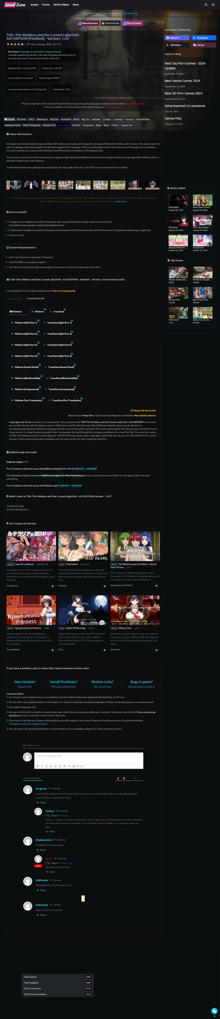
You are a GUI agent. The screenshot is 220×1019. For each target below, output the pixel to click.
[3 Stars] (15, 44)
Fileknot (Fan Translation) (28, 400)
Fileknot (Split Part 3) (25, 344)
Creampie (118, 119)
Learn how (120, 201)
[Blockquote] (64, 766)
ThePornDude (112, 23)
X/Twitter (175, 44)
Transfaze (58, 311)
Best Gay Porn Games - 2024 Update (185, 65)
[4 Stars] (18, 44)
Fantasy (129, 119)
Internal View (142, 119)
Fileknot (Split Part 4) (25, 355)
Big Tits (86, 119)
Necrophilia (64, 125)
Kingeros (64, 815)
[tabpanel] (83, 355)
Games (34, 4)
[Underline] (46, 766)
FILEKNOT (79, 468)
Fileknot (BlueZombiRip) (27, 378)
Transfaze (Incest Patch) (61, 366)
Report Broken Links (145, 410)
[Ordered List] (55, 766)
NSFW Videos (61, 4)
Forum (46, 4)
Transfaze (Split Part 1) (59, 322)
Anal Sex (54, 119)
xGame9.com (130, 13)
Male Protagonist (31, 125)
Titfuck (115, 125)
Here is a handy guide (64, 290)
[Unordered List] (60, 766)
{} (78, 766)
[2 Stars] (11, 44)
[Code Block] (69, 766)
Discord (174, 37)
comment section (135, 103)
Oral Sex (76, 125)
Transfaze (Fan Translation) (66, 400)
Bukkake (96, 119)
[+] (82, 766)
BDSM (76, 119)
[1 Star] (8, 44)
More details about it (145, 415)
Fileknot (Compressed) (26, 389)
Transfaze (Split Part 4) (59, 355)
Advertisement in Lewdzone (185, 106)
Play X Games (132, 23)
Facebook (202, 37)
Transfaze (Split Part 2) (59, 333)
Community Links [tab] (35, 298)
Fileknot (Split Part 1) (25, 322)
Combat (107, 119)
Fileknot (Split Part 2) (25, 333)
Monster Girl (49, 125)
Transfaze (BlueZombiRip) (64, 378)
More (76, 4)
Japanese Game (12, 125)
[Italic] (42, 766)
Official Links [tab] (15, 298)
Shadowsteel (66, 863)
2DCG (31, 119)
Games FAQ (173, 118)
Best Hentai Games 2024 (182, 80)
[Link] (73, 766)
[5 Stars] (22, 44)
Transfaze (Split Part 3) (59, 344)
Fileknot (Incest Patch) (26, 366)
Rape (98, 125)
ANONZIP (91, 468)
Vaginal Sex (127, 125)
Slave (106, 125)
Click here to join (113, 106)
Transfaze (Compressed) (61, 389)
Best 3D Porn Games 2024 (183, 93)
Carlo (48, 858)
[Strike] (51, 766)
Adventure (42, 119)
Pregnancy (88, 125)
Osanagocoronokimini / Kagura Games (40, 51)
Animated (66, 119)
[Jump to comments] (214, 1011)
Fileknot (39, 311)
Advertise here (88, 23)
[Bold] (37, 766)
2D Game (21, 119)
